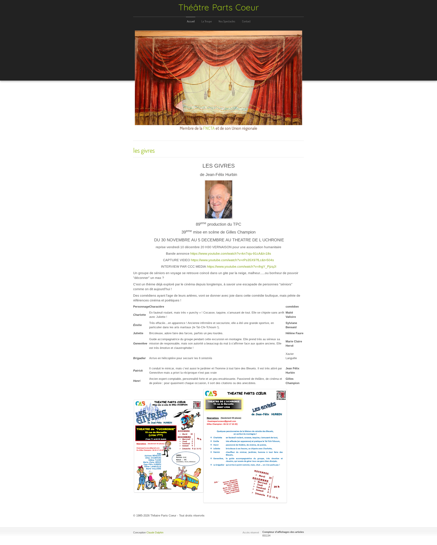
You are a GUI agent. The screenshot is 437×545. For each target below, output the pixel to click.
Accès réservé (251, 532)
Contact (246, 21)
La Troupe (206, 21)
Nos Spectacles (227, 21)
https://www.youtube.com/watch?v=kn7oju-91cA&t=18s (230, 253)
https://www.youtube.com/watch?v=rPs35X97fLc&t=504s (232, 260)
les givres (144, 150)
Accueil (191, 21)
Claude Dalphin (154, 532)
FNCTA (209, 128)
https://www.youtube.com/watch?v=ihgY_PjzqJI (241, 266)
